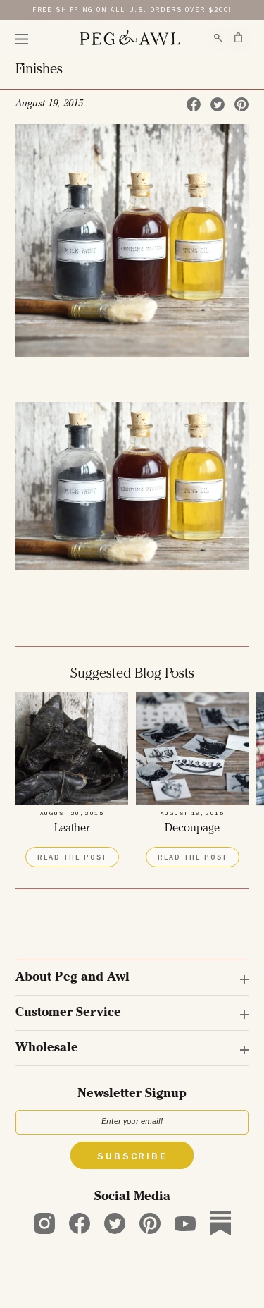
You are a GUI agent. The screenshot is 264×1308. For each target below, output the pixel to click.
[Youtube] (185, 1223)
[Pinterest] (150, 1223)
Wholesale (46, 1048)
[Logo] (129, 38)
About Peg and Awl (72, 978)
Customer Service (68, 1013)
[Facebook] (79, 1223)
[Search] (218, 38)
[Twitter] (114, 1223)
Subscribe (131, 1157)
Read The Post (72, 858)
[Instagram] (44, 1223)
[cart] (238, 37)
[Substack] (220, 1223)
